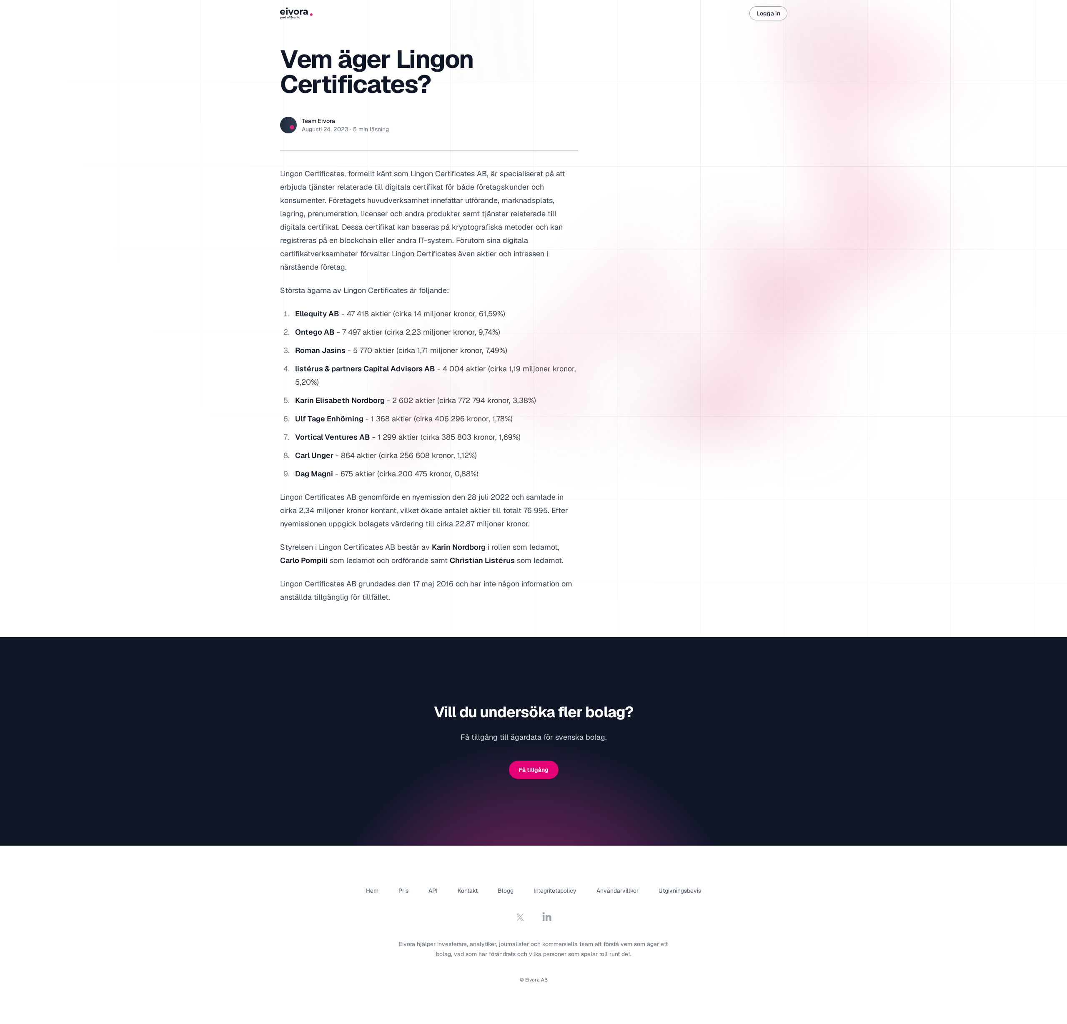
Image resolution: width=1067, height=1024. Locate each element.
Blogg (505, 890)
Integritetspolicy (555, 890)
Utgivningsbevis (680, 890)
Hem (372, 890)
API (433, 890)
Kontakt (468, 890)
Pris (403, 890)
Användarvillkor (617, 890)
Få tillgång (534, 770)
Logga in (768, 13)
